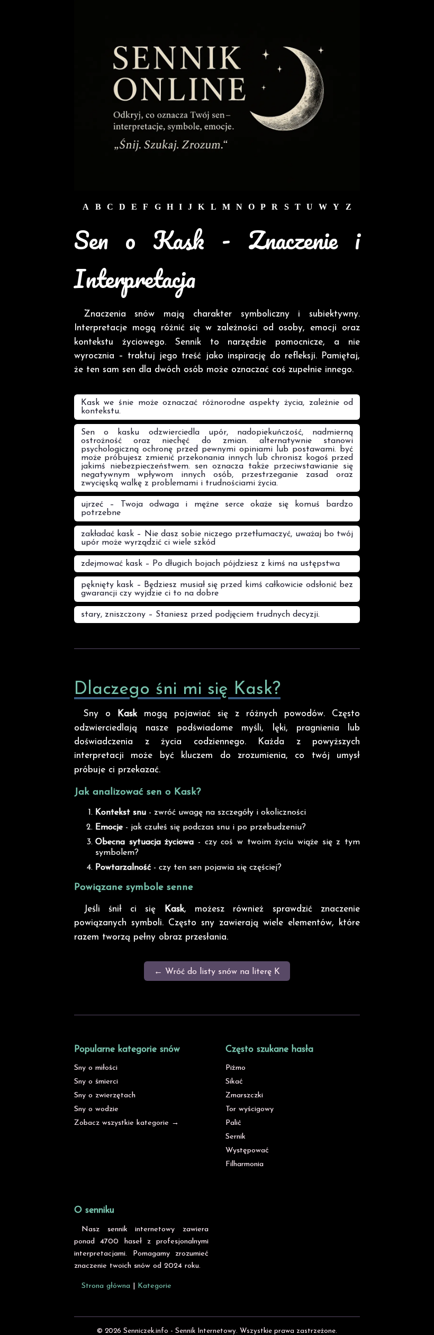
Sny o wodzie (96, 1109)
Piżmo (235, 1068)
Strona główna (106, 1286)
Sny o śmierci (96, 1082)
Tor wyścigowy (249, 1109)
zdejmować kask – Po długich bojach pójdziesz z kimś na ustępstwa (210, 564)
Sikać (234, 1082)
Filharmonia (244, 1164)
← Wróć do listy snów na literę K (217, 972)
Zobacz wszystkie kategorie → (126, 1123)
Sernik (235, 1137)
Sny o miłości (95, 1068)
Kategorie (154, 1286)
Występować (247, 1150)
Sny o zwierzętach (104, 1095)
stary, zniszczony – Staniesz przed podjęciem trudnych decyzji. (200, 614)
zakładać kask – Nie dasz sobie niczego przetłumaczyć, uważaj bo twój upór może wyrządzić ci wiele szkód (217, 538)
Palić (233, 1123)
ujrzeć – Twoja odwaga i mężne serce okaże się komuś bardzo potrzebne (217, 508)
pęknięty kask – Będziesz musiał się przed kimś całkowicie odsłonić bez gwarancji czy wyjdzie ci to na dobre (217, 589)
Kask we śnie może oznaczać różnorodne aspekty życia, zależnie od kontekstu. (217, 407)
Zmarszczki (244, 1095)
